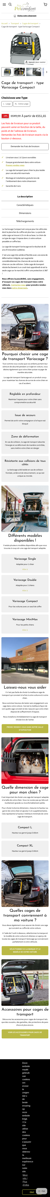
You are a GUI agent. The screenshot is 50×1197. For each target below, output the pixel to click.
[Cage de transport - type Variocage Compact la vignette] (33, 72)
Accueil (4, 23)
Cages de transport (30, 23)
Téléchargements (25, 221)
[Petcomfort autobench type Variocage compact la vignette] (19, 72)
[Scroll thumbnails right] (46, 72)
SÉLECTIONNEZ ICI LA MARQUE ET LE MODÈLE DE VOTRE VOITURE (25, 950)
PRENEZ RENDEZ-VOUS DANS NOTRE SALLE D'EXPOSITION (25, 728)
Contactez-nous (18, 285)
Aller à (25, 569)
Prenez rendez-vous (15, 165)
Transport (15, 23)
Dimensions (25, 213)
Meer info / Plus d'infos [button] (26, 1180)
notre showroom (19, 288)
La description (25, 196)
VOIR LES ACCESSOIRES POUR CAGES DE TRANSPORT (25, 1034)
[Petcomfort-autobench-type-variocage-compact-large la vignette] (7, 72)
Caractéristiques (25, 205)
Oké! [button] (32, 1192)
